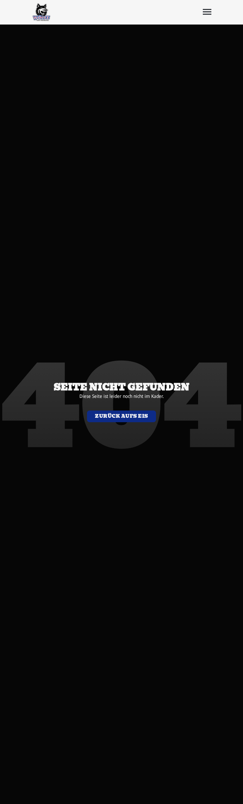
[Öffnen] (207, 12)
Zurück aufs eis (121, 416)
